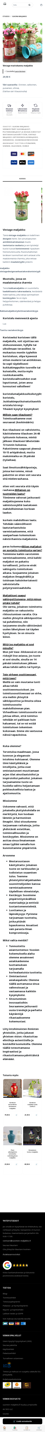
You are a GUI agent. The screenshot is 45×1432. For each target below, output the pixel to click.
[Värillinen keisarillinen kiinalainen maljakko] (12, 1088)
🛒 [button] (17, 1115)
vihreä (25, 146)
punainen (30, 143)
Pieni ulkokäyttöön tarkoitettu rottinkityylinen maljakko (12, 1154)
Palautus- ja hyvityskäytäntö (15, 1305)
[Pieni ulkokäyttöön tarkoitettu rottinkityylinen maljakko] (12, 1135)
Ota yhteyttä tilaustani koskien (16, 1249)
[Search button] (29, 5)
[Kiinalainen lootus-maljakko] (32, 1135)
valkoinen (16, 146)
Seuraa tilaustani (10, 1245)
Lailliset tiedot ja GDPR (13, 1313)
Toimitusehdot (9, 1297)
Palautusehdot (9, 1353)
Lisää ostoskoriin (24, 1421)
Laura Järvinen (20, 71)
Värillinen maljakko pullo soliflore (33, 1104)
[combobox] (19, 5)
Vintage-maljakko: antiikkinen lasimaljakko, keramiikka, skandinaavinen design (20, 137)
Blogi (5, 1293)
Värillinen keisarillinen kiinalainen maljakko (12, 1105)
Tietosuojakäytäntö (11, 1301)
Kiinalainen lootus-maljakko (32, 1151)
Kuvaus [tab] (22, 179)
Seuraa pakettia (10, 1345)
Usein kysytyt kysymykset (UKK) (17, 1341)
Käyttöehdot (8, 1349)
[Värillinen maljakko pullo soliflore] (32, 1088)
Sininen (6, 146)
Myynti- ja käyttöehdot (13, 1309)
